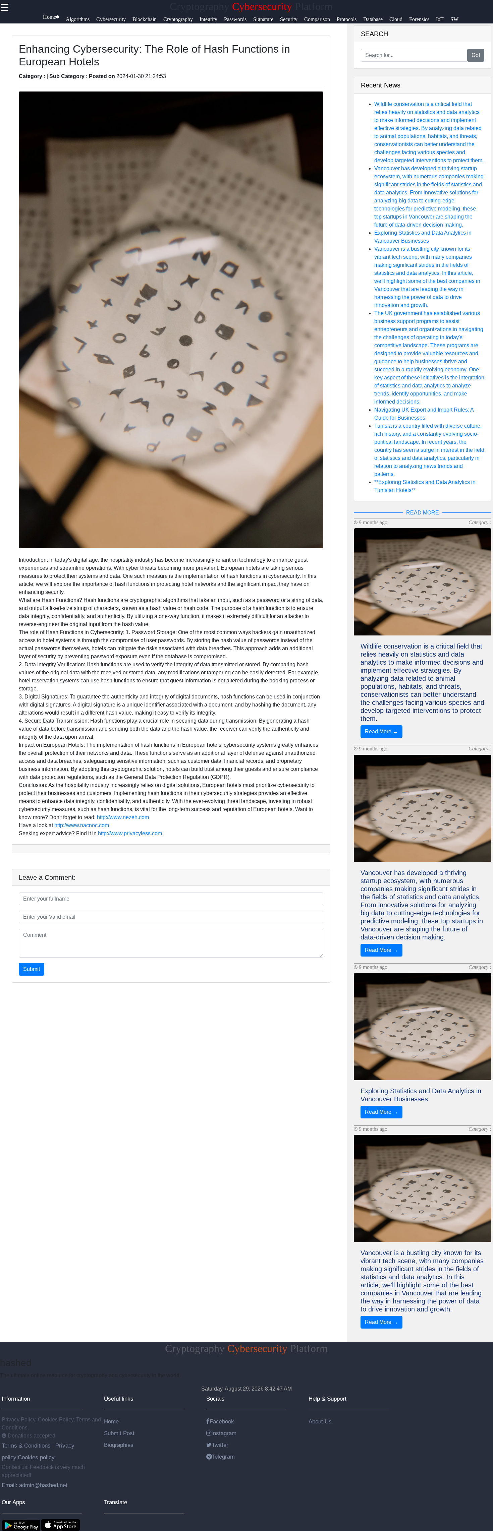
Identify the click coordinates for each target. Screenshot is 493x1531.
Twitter (220, 1445)
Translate (115, 1502)
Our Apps (13, 1502)
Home (111, 1421)
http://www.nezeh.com (123, 817)
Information (16, 1398)
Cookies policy (36, 1457)
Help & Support (327, 1398)
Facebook (222, 1421)
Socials (215, 1398)
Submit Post (119, 1433)
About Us (320, 1421)
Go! (476, 55)
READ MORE (422, 512)
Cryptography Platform (251, 6)
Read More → (381, 731)
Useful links (118, 1398)
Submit (31, 969)
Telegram (223, 1456)
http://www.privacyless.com (130, 833)
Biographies (118, 1445)
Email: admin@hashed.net (34, 1485)
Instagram (223, 1433)
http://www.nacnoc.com (81, 825)
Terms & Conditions (27, 1445)
